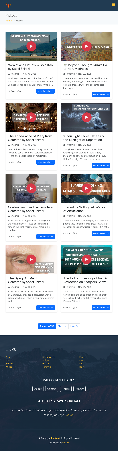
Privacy (79, 389)
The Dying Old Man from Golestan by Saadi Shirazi (26, 280)
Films (82, 357)
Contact (51, 389)
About (37, 389)
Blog (8, 360)
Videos (9, 366)
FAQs (82, 363)
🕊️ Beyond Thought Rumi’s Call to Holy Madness (85, 67)
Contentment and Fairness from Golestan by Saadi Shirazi (31, 209)
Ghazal (45, 363)
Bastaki (69, 415)
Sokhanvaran (48, 357)
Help (81, 366)
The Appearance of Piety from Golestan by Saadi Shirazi (30, 138)
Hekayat (10, 363)
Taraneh (46, 366)
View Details (44, 91)
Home (9, 20)
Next (61, 326)
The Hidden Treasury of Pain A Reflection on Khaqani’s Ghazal (85, 280)
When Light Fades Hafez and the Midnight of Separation (84, 138)
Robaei (45, 360)
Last (73, 326)
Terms (66, 389)
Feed (8, 357)
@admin (15, 73)
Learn (82, 360)
